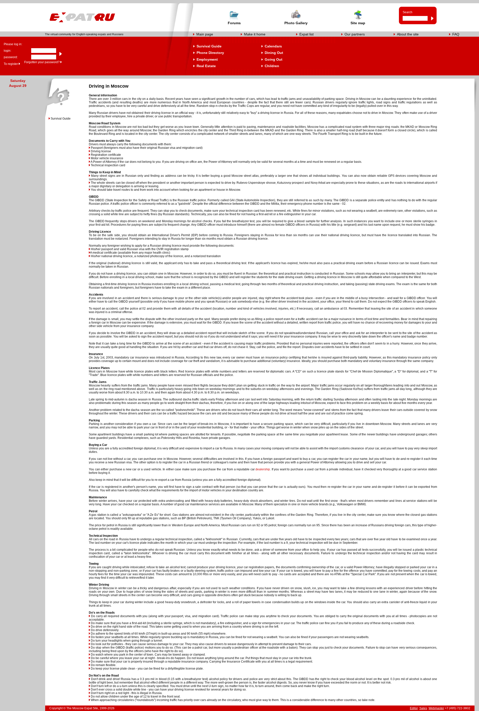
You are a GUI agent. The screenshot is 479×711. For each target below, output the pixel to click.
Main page (204, 34)
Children (272, 66)
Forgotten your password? (42, 62)
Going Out (273, 59)
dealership (262, 469)
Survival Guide (209, 46)
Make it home (254, 34)
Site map (358, 23)
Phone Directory (210, 53)
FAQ (455, 34)
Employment (207, 59)
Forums (234, 23)
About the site (408, 34)
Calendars (273, 46)
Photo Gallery (296, 23)
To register (11, 64)
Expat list (306, 34)
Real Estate (206, 66)
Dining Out (274, 53)
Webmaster (436, 708)
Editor (414, 708)
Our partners (355, 34)
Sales (423, 708)
